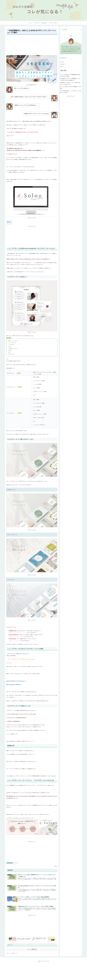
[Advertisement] (31, 44)
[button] (80, 30)
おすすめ (15, 862)
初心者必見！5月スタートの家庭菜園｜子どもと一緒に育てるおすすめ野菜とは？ (70, 79)
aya (71, 36)
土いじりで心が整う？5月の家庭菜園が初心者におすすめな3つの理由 (70, 75)
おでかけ (62, 61)
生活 (61, 66)
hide (10, 222)
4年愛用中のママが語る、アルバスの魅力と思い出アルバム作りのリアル (70, 83)
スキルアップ (10, 862)
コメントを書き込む (32, 949)
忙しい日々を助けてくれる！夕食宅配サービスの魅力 (70, 87)
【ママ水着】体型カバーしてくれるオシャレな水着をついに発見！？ (70, 91)
